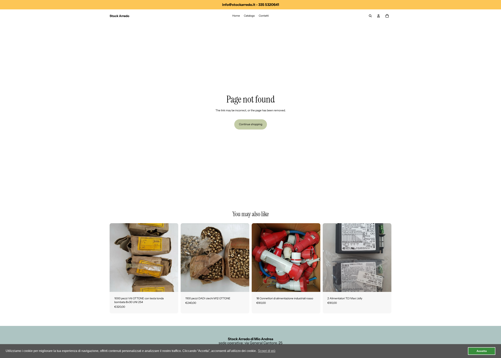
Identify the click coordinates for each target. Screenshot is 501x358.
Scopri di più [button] (266, 351)
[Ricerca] (370, 16)
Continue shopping (250, 124)
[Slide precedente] (186, 257)
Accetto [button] (482, 351)
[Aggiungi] (172, 285)
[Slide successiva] (243, 257)
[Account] (378, 16)
